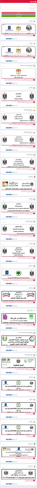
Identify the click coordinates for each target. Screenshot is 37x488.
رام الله (2, 111)
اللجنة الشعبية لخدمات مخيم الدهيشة (26, 65)
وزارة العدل (31, 87)
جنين (2, 22)
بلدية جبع (31, 21)
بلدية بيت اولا (30, 466)
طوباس (2, 378)
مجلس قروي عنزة (30, 154)
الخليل (2, 289)
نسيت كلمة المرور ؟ (18, 14)
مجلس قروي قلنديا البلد (29, 354)
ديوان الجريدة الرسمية (29, 221)
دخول (19, 12)
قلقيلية (2, 244)
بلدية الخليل (31, 288)
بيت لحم (2, 66)
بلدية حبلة (31, 243)
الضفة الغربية (3, 222)
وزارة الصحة (31, 199)
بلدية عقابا (31, 377)
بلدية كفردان (31, 265)
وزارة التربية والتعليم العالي (28, 110)
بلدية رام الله (30, 176)
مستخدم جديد (18, 16)
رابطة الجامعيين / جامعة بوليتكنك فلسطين (25, 332)
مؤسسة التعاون (30, 310)
